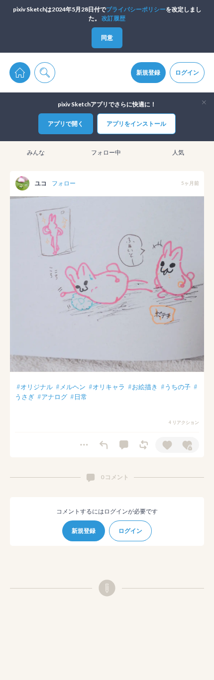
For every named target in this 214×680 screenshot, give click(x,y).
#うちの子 (176, 387)
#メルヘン (71, 387)
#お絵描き (143, 387)
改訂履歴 (113, 18)
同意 (107, 37)
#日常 (78, 397)
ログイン (187, 72)
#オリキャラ (107, 387)
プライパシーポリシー (136, 9)
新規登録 (148, 72)
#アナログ (52, 397)
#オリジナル (34, 387)
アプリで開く (66, 123)
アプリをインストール (136, 123)
